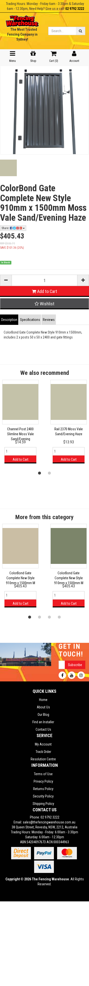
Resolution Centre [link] (43, 759)
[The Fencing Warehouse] (22, 20)
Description (9, 320)
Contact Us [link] (43, 729)
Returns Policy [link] (43, 789)
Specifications (30, 320)
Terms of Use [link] (43, 774)
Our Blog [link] (43, 715)
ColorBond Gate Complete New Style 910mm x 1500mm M (20, 578)
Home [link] (43, 700)
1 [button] (39, 472)
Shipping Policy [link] (43, 804)
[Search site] (80, 31)
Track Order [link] (43, 752)
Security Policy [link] (43, 796)
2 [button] (49, 472)
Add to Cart (46, 291)
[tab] (9, 319)
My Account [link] (43, 744)
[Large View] (8, 168)
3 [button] (49, 616)
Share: (5, 228)
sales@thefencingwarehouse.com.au (49, 822)
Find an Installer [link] (43, 722)
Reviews (49, 320)
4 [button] (59, 616)
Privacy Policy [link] (43, 781)
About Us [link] (43, 707)
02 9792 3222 (74, 9)
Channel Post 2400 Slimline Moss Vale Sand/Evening (20, 434)
